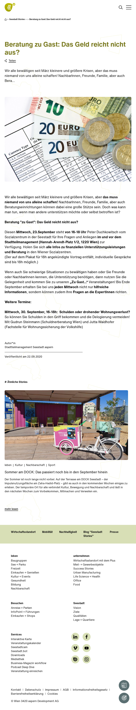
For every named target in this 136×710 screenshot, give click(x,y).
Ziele (76, 612)
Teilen (12, 61)
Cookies (52, 694)
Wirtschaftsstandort (23, 532)
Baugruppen (19, 561)
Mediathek (17, 659)
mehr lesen (11, 509)
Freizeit (15, 569)
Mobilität (47, 532)
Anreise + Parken (21, 608)
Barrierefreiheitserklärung (27, 694)
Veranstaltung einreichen (27, 671)
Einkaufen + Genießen (25, 572)
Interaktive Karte (21, 639)
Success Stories (83, 569)
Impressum (52, 690)
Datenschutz (33, 690)
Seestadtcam (19, 647)
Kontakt (16, 690)
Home (7, 21)
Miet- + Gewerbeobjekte (88, 565)
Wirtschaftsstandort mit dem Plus (94, 561)
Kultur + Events (20, 576)
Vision (77, 608)
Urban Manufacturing (87, 572)
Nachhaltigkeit (68, 532)
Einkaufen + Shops (23, 616)
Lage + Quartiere (84, 620)
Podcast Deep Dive (22, 667)
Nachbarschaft (20, 588)
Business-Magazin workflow (28, 663)
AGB (66, 690)
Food (76, 584)
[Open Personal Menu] (124, 698)
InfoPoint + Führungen (25, 612)
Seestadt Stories (17, 19)
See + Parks (18, 565)
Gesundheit (18, 580)
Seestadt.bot (19, 651)
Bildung (16, 584)
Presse (114, 532)
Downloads (18, 655)
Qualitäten (80, 616)
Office (77, 580)
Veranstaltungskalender (26, 643)
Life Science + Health (86, 576)
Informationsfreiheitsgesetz (90, 690)
